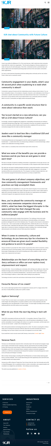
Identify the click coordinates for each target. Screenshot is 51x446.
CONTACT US (33, 420)
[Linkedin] (27, 433)
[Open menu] (48, 2)
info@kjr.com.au (31, 424)
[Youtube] (35, 433)
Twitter (42, 333)
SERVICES (8, 399)
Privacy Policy (45, 443)
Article (7, 28)
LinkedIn (37, 333)
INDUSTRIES (32, 399)
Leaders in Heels (22, 369)
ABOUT (7, 420)
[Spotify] (38, 433)
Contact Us (7, 412)
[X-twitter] (31, 433)
